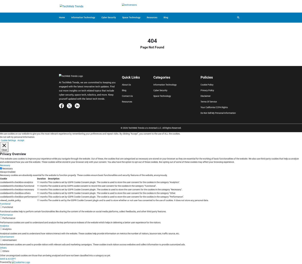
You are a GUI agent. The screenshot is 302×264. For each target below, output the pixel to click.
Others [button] (3, 248)
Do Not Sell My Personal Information (218, 113)
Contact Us (127, 96)
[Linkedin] (77, 105)
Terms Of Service (209, 101)
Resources (152, 17)
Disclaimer (206, 96)
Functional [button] (5, 204)
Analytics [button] (4, 226)
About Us (126, 84)
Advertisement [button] (7, 237)
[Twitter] (69, 105)
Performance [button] (6, 215)
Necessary (8, 168)
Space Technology (131, 17)
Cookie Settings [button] (8, 140)
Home (62, 17)
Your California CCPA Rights (214, 107)
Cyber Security (108, 17)
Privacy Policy (207, 90)
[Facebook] (61, 105)
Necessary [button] (5, 165)
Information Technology (83, 17)
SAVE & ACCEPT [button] (8, 259)
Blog (166, 17)
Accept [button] (20, 140)
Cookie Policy (207, 84)
